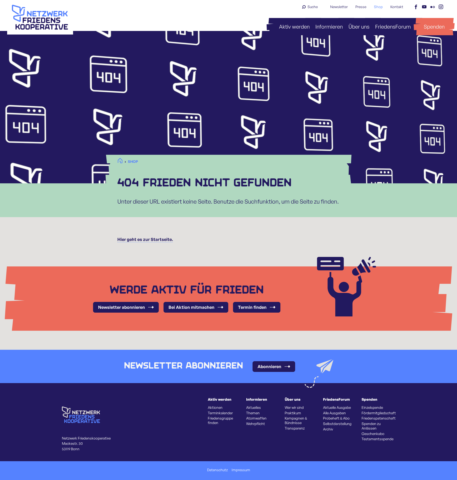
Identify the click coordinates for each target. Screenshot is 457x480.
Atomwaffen (256, 418)
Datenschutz (217, 470)
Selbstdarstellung (337, 424)
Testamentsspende (377, 439)
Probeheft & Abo (336, 418)
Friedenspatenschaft (379, 418)
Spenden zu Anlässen (371, 426)
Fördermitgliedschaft (379, 413)
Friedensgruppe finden (220, 420)
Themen (253, 413)
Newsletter (339, 7)
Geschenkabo (373, 434)
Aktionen (215, 407)
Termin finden (252, 307)
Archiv (328, 429)
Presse (360, 7)
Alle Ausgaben (334, 413)
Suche (313, 7)
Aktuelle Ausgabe (337, 407)
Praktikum (293, 413)
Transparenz (295, 428)
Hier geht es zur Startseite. (145, 239)
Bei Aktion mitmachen (191, 307)
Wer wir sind (294, 407)
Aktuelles (253, 407)
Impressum (241, 470)
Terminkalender (220, 413)
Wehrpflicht (255, 424)
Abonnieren (269, 366)
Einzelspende (372, 407)
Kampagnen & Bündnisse (296, 420)
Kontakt (396, 7)
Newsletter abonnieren (121, 307)
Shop (378, 7)
